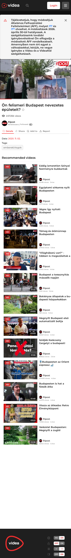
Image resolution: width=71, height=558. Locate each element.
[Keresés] (26, 5)
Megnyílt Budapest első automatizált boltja (53, 320)
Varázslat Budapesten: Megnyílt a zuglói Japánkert (52, 430)
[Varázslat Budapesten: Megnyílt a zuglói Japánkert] (20, 435)
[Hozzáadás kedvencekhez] (23, 109)
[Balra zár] (56, 549)
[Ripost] (4, 123)
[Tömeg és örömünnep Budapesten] (20, 239)
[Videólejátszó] (35, 79)
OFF (56, 554)
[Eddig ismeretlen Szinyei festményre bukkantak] (20, 173)
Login (53, 5)
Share (22, 131)
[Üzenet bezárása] (65, 20)
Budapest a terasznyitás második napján (54, 276)
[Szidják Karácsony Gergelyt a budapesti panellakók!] (20, 348)
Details (9, 131)
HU (56, 538)
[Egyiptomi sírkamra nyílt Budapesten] (20, 195)
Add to (33, 131)
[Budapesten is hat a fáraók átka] (20, 391)
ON (61, 543)
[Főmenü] (65, 5)
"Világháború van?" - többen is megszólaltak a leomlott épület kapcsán (54, 255)
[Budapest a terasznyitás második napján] (20, 282)
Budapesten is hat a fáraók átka (51, 385)
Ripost (11, 122)
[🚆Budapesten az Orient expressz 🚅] (20, 369)
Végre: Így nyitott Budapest (49, 211)
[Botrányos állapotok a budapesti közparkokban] (20, 304)
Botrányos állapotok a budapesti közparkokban (55, 298)
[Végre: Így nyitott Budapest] (20, 217)
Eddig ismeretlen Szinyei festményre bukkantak (54, 167)
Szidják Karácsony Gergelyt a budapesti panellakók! (52, 343)
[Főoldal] (10, 5)
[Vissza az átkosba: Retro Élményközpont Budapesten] (20, 413)
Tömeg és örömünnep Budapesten (52, 233)
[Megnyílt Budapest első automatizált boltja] (20, 326)
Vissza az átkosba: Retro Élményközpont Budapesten (54, 408)
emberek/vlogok (12, 147)
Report (46, 131)
